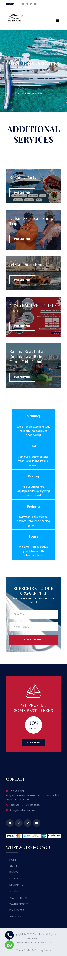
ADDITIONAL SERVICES (30, 93)
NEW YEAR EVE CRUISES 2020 (33, 307)
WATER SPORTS (19, 904)
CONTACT (15, 878)
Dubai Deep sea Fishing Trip (31, 220)
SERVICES (15, 916)
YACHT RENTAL (18, 898)
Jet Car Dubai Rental (28, 264)
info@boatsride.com (22, 810)
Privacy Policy (43, 950)
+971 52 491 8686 (30, 805)
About (13, 866)
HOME (9, 93)
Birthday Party (22, 177)
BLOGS (13, 872)
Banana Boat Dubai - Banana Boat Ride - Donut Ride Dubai (28, 356)
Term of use (23, 950)
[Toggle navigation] (57, 20)
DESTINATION (17, 884)
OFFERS (13, 891)
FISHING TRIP (17, 910)
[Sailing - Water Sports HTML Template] (15, 17)
